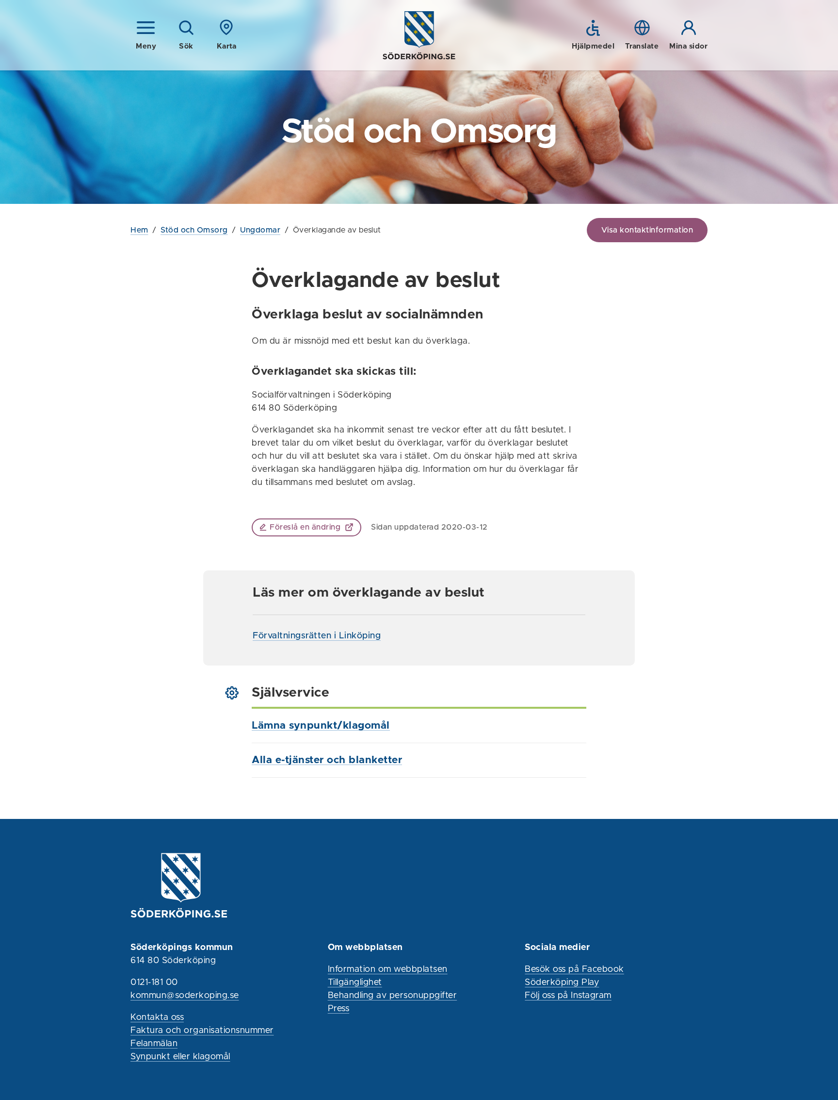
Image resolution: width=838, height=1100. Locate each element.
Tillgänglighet (355, 982)
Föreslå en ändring (305, 527)
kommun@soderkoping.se (184, 995)
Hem (139, 230)
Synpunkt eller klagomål (180, 1056)
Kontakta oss (157, 1017)
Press (339, 1008)
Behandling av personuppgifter (392, 995)
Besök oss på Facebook (574, 969)
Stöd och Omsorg (194, 230)
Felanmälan (153, 1043)
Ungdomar (260, 230)
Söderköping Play (562, 982)
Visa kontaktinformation (647, 230)
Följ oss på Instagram (568, 995)
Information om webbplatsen (388, 969)
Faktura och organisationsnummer (202, 1030)
